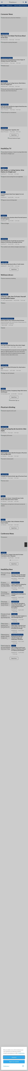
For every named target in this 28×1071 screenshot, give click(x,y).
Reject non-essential (14, 1061)
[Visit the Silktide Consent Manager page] (23, 1066)
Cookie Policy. (21, 1053)
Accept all (14, 1057)
